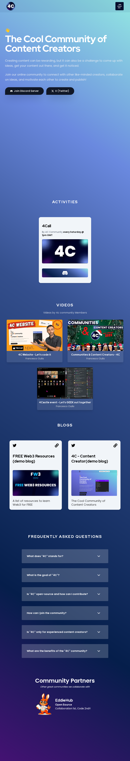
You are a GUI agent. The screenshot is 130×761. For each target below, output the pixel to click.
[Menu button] (119, 6)
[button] (65, 556)
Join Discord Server (26, 91)
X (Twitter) (62, 91)
